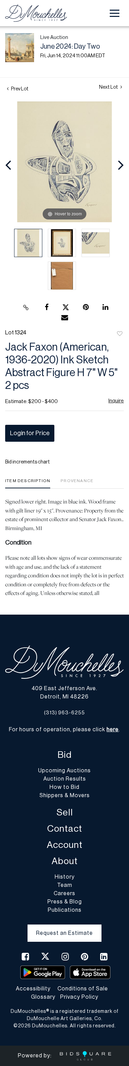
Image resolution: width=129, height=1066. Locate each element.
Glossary (43, 997)
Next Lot (109, 87)
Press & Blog (64, 901)
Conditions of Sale (82, 988)
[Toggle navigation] (114, 13)
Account (65, 845)
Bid (64, 755)
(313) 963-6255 (64, 712)
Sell (64, 812)
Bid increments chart (27, 462)
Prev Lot (19, 89)
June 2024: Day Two (70, 46)
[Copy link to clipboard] (26, 307)
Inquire (116, 400)
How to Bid (64, 787)
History (65, 877)
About (65, 861)
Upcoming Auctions (64, 770)
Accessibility (33, 988)
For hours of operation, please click (64, 729)
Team (64, 885)
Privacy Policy (79, 997)
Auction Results (64, 779)
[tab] (27, 483)
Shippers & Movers (65, 795)
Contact (64, 828)
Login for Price (30, 433)
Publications (65, 910)
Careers (64, 893)
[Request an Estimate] (64, 927)
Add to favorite (120, 334)
